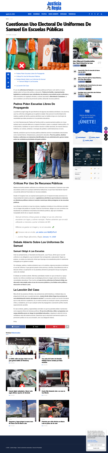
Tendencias (72, 14)
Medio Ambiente (53, 14)
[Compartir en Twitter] (8, 78)
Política (44, 14)
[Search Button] (101, 14)
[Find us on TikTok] (97, 14)
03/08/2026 (12, 395)
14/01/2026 (8, 34)
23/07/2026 (45, 425)
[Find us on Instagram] (92, 14)
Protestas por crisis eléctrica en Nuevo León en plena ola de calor (53, 422)
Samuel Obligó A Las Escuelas (28, 81)
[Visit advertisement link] (87, 122)
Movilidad (63, 14)
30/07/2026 (45, 395)
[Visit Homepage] (54, 5)
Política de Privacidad (92, 441)
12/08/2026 (45, 364)
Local (11, 19)
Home (7, 19)
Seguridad (36, 14)
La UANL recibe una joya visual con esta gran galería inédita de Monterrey (21, 359)
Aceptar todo (96, 448)
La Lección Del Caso (22, 86)
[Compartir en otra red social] (8, 87)
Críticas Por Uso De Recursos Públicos (28, 76)
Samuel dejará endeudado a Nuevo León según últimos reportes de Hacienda (20, 392)
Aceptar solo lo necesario (96, 445)
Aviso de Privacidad (37, 447)
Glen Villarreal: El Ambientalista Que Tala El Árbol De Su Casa (84, 62)
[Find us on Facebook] (89, 14)
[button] (77, 161)
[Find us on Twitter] (95, 14)
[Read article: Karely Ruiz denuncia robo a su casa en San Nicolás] (54, 380)
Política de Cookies (91, 440)
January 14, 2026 (49, 236)
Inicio (29, 14)
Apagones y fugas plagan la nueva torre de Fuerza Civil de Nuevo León (21, 422)
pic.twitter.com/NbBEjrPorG (46, 232)
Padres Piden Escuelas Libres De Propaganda (30, 73)
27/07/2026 (12, 425)
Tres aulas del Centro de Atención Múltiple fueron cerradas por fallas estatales (52, 360)
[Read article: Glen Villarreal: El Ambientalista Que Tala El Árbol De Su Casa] (87, 48)
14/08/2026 (12, 363)
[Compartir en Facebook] (8, 74)
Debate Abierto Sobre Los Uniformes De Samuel (30, 79)
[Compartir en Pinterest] (8, 83)
